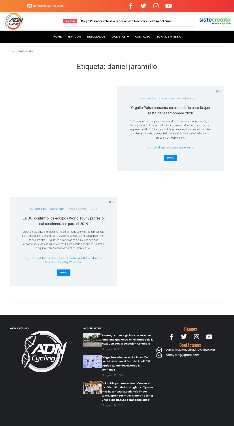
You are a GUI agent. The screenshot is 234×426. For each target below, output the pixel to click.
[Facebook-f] (131, 6)
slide (171, 98)
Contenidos (149, 98)
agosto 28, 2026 (114, 349)
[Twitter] (143, 6)
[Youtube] (168, 6)
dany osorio (179, 147)
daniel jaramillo (162, 147)
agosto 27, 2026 (114, 375)
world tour (75, 262)
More (170, 158)
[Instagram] (156, 6)
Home (13, 51)
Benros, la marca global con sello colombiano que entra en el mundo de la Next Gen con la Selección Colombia (128, 339)
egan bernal (83, 258)
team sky (63, 262)
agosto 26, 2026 (114, 405)
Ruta (164, 98)
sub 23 (191, 147)
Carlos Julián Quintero (43, 258)
